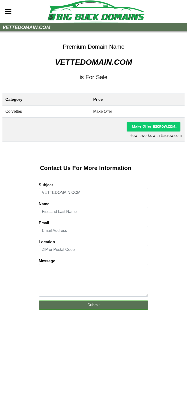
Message (47, 261)
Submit (93, 305)
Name (44, 204)
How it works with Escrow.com (156, 135)
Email (44, 223)
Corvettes (13, 111)
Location (47, 242)
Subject (46, 185)
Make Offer (141, 126)
